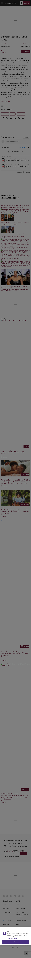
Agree (15, 942)
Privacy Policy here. (13, 938)
